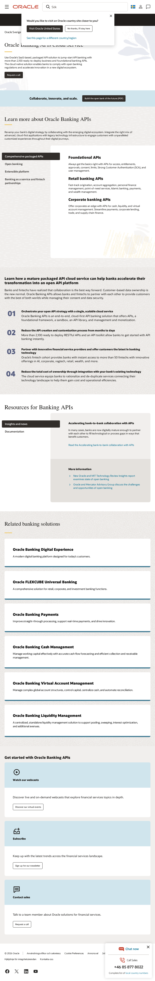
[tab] (31, 156)
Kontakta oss (46, 959)
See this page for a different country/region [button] (51, 38)
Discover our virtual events (28, 806)
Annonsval (93, 953)
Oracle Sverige (13, 32)
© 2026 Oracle (12, 953)
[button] (7, 7)
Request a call (13, 74)
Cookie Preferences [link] (74, 953)
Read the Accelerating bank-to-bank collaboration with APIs (101, 444)
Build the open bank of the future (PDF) (104, 98)
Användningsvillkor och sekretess (44, 953)
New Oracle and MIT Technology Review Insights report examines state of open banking (104, 477)
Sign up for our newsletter (27, 865)
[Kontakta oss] (148, 7)
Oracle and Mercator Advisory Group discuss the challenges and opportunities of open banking (106, 486)
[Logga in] (140, 7)
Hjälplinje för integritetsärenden (20, 959)
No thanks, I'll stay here (78, 28)
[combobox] (85, 6)
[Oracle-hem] (25, 6)
